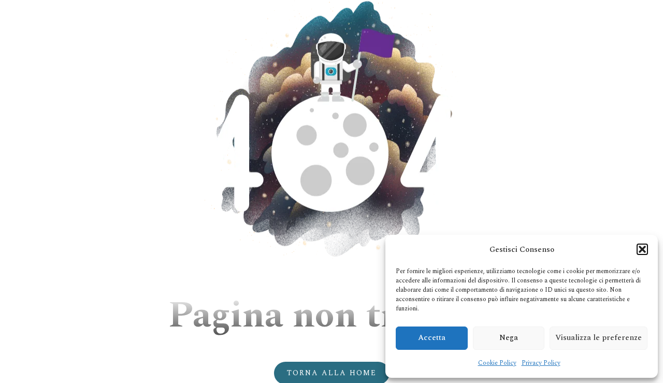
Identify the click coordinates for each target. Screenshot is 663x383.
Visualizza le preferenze (598, 338)
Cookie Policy (497, 363)
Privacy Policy (541, 363)
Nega (508, 338)
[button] (642, 249)
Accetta (431, 338)
